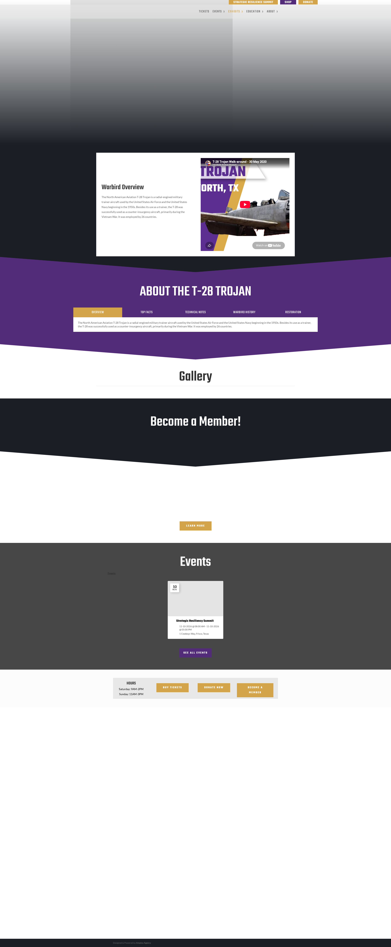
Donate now (214, 687)
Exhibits (234, 12)
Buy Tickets (172, 687)
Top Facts (147, 312)
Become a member (255, 690)
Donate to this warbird (103, 92)
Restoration (293, 312)
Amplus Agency (143, 942)
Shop (288, 2)
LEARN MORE (195, 526)
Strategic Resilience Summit (253, 2)
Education (253, 12)
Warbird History (244, 312)
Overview (98, 312)
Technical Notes (195, 312)
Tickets (204, 12)
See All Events (195, 653)
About (271, 12)
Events (217, 12)
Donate (308, 2)
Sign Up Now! (195, 442)
